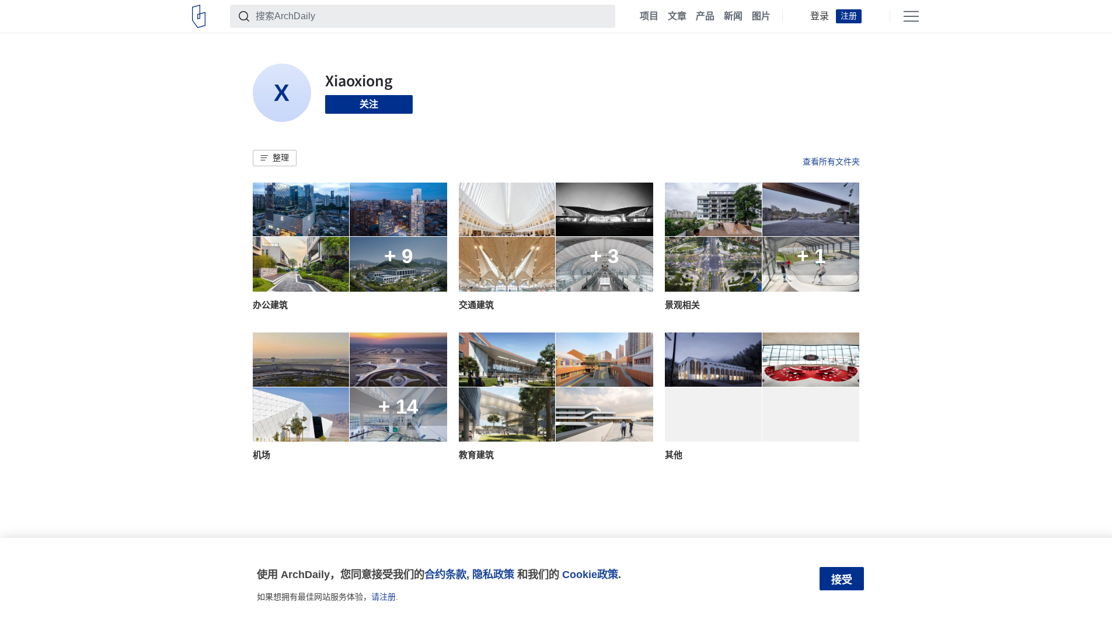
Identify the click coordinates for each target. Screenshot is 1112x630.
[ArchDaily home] (198, 16)
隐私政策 (493, 574)
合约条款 (445, 574)
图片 (761, 16)
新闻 (733, 16)
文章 (677, 16)
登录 (819, 16)
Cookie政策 (590, 574)
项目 (649, 16)
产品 (705, 16)
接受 (841, 580)
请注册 (383, 596)
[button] (275, 158)
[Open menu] (911, 16)
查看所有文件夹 (831, 162)
